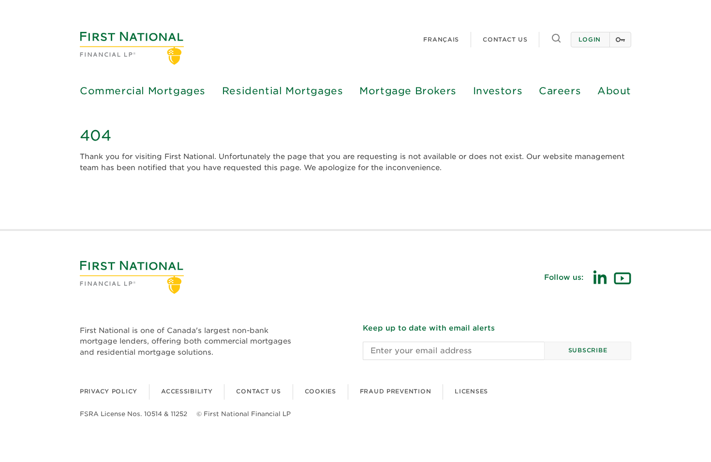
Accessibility (186, 391)
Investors (497, 91)
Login (589, 39)
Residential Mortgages (282, 91)
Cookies (320, 391)
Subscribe (587, 350)
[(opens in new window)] (600, 277)
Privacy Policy (108, 391)
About (614, 91)
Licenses (471, 391)
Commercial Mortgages (143, 91)
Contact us (505, 39)
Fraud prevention (395, 391)
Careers (560, 91)
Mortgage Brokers (408, 91)
